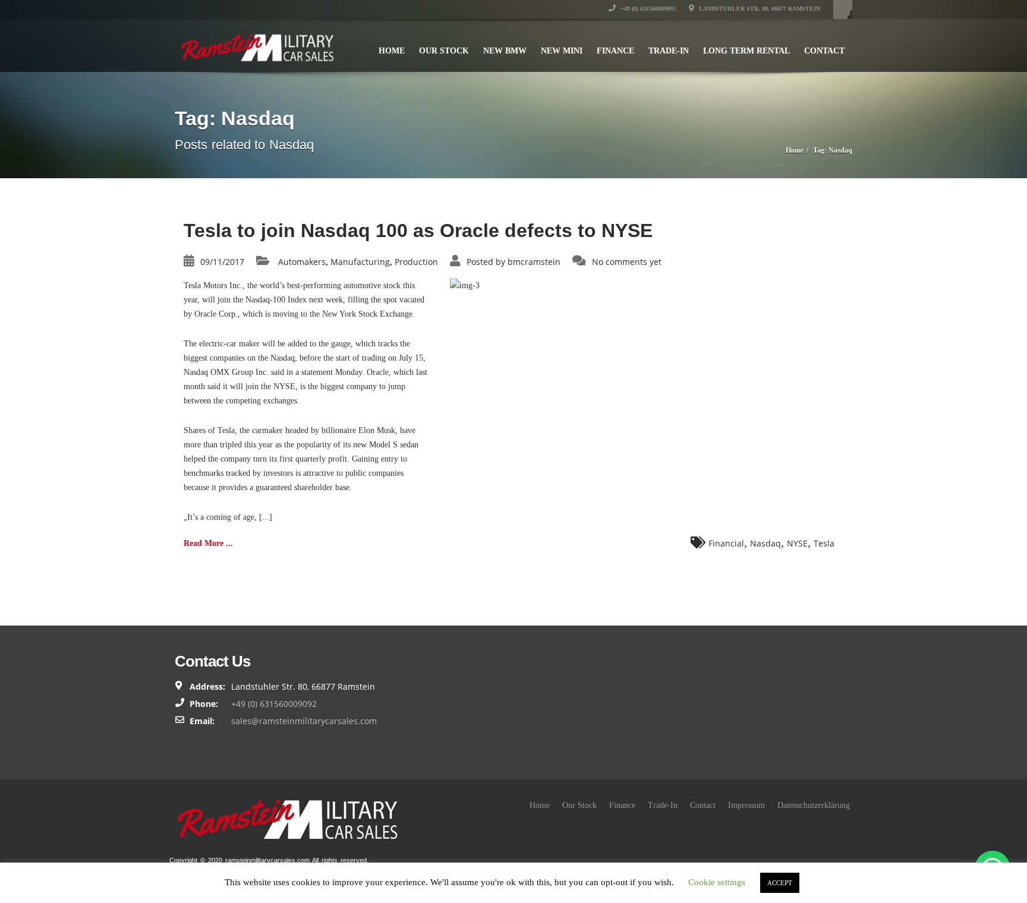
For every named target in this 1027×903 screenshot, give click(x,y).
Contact (824, 50)
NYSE (797, 543)
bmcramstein (534, 261)
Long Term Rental (746, 50)
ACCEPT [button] (779, 882)
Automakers (302, 261)
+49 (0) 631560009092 (647, 8)
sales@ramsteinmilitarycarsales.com (304, 721)
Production (416, 261)
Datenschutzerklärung (813, 805)
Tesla (824, 543)
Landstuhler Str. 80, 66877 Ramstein (758, 8)
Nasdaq (765, 543)
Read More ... (208, 543)
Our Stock (444, 50)
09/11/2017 (222, 261)
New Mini (561, 50)
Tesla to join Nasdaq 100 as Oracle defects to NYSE (418, 230)
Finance (615, 50)
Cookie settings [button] (716, 882)
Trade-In (668, 50)
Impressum (746, 805)
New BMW (505, 50)
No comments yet (626, 261)
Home (392, 50)
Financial (726, 543)
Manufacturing (360, 261)
